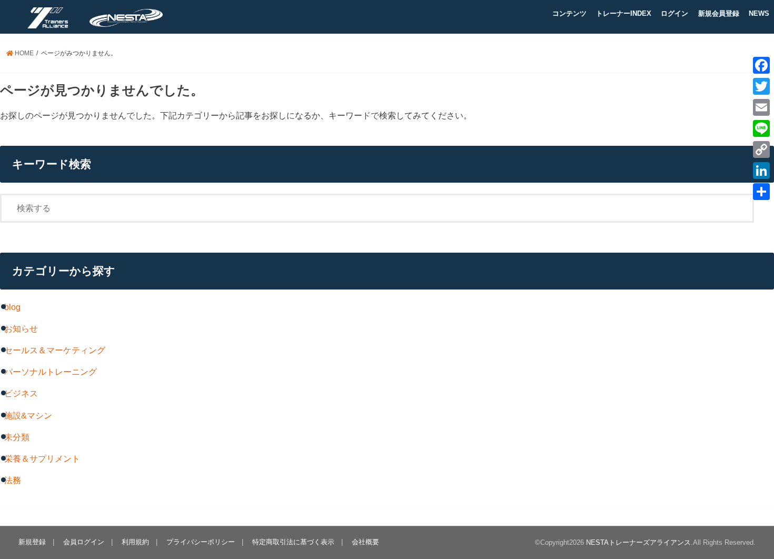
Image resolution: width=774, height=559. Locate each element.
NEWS (759, 13)
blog (12, 307)
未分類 (16, 437)
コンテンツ (569, 13)
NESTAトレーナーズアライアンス (638, 542)
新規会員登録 (718, 13)
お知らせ (21, 328)
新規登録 (32, 542)
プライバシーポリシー (200, 542)
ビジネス (21, 393)
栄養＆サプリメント (42, 458)
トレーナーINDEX (623, 13)
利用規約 (135, 542)
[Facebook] (761, 65)
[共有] (761, 191)
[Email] (761, 107)
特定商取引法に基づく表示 (293, 542)
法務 (12, 480)
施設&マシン (28, 415)
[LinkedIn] (761, 170)
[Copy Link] (761, 149)
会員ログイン (83, 542)
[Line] (761, 128)
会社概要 (365, 542)
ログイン (674, 13)
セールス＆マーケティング (54, 350)
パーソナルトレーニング (50, 371)
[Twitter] (761, 86)
